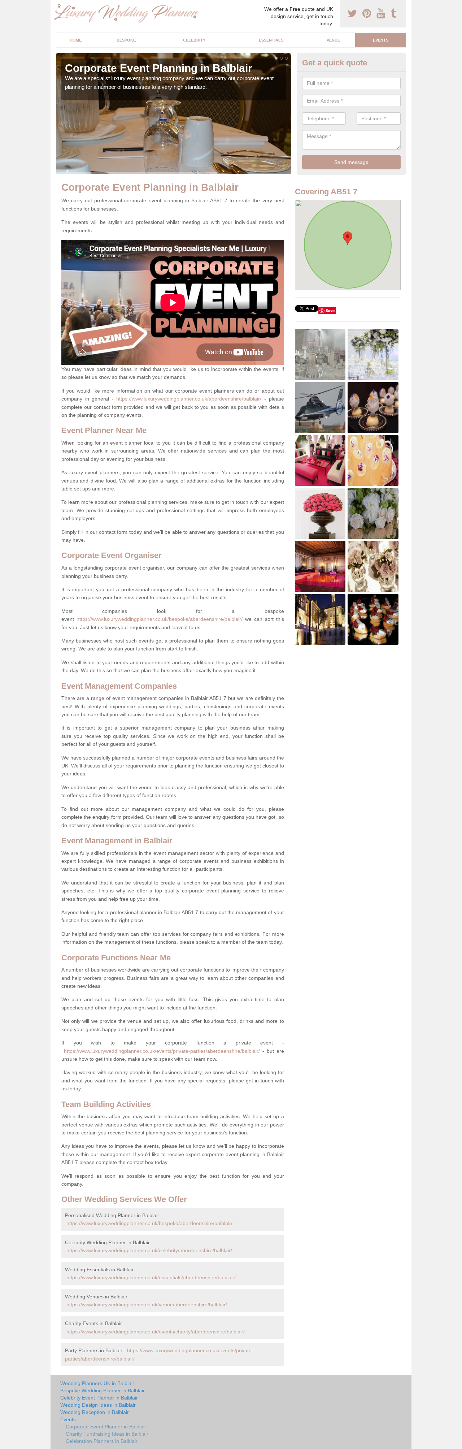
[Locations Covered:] (59, 6)
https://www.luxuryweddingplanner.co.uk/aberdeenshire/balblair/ (188, 399)
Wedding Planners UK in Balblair (97, 1383)
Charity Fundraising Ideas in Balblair (107, 1434)
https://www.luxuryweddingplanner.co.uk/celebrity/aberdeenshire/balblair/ (149, 1250)
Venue (333, 40)
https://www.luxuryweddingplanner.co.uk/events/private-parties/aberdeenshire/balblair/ (162, 1051)
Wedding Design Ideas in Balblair (98, 1405)
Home (76, 40)
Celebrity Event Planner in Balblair (99, 1398)
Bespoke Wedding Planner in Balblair (102, 1390)
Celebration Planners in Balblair (102, 1441)
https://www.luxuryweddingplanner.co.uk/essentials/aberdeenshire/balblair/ (151, 1277)
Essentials (271, 40)
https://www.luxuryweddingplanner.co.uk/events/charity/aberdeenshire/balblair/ (155, 1332)
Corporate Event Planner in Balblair (106, 1426)
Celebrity (194, 40)
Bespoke (126, 40)
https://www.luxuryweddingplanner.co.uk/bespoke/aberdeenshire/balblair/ (160, 619)
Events (380, 40)
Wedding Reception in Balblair (94, 1412)
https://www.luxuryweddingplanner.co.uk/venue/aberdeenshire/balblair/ (146, 1304)
